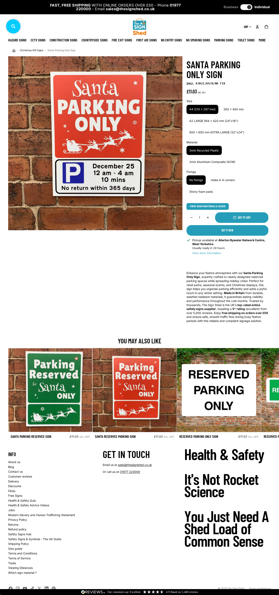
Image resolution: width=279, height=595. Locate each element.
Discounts (14, 486)
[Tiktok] (32, 588)
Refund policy (17, 529)
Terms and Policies (260, 588)
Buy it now (227, 230)
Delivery (13, 481)
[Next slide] (266, 394)
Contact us (15, 471)
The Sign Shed (235, 588)
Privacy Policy (17, 519)
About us (14, 462)
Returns (13, 524)
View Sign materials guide (207, 206)
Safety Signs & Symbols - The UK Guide (34, 539)
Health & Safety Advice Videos (28, 505)
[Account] (257, 26)
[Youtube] (24, 588)
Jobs (11, 510)
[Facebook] (10, 588)
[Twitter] (39, 588)
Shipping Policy (18, 543)
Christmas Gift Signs (31, 50)
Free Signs (15, 495)
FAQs (11, 491)
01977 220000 (130, 471)
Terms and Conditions (22, 553)
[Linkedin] (46, 588)
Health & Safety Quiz (22, 500)
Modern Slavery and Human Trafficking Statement (41, 515)
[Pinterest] (53, 588)
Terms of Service (19, 558)
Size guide (15, 548)
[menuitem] (262, 40)
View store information (206, 253)
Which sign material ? (22, 572)
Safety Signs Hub (19, 534)
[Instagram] (17, 588)
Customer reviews (20, 476)
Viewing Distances (20, 568)
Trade (12, 563)
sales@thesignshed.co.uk (135, 465)
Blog (11, 467)
